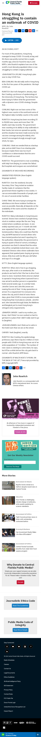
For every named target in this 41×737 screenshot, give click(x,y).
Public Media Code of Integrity (20, 623)
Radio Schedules (9, 660)
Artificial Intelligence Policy (12, 681)
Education (19, 497)
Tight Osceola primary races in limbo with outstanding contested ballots (26, 519)
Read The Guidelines (20, 605)
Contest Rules (8, 694)
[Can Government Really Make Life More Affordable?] (8, 533)
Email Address (9, 459)
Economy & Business (23, 529)
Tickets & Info (20, 432)
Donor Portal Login (10, 702)
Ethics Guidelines (9, 677)
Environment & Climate (24, 482)
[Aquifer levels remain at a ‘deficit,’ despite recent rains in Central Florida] (8, 485)
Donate (34, 3)
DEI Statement (8, 685)
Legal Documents (9, 673)
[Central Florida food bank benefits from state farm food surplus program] (8, 547)
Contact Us (7, 668)
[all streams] (38, 734)
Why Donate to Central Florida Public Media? (20, 566)
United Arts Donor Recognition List (14, 707)
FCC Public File (8, 698)
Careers (6, 664)
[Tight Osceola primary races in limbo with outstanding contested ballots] (8, 517)
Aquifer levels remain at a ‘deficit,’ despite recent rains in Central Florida (26, 487)
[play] (3, 735)
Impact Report (8, 711)
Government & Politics (24, 514)
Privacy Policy (8, 690)
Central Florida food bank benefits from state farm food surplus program (26, 549)
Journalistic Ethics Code (20, 600)
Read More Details (20, 630)
